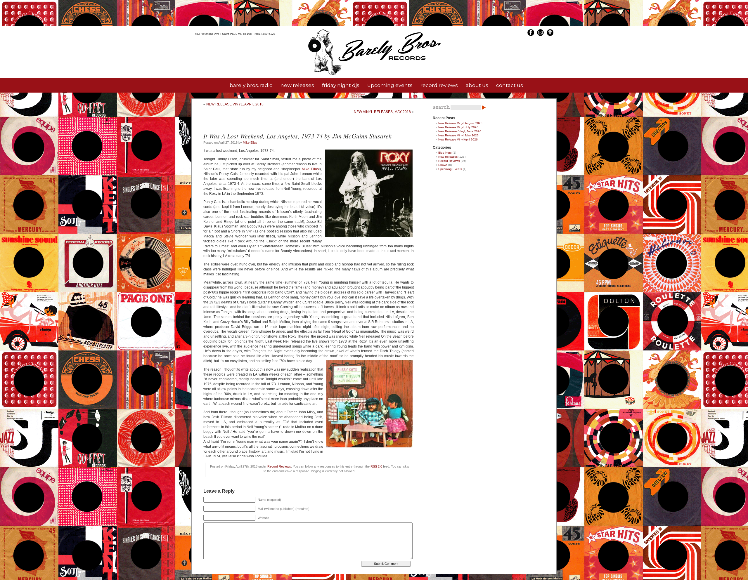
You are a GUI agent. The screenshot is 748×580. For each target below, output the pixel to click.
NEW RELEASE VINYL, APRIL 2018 (235, 104)
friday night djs (340, 85)
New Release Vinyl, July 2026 (458, 127)
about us (477, 85)
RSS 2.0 (376, 466)
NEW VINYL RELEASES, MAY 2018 (382, 112)
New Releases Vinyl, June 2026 (459, 131)
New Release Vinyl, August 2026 (460, 123)
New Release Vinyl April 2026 (458, 139)
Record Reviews (279, 466)
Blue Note (445, 152)
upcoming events (390, 85)
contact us (509, 85)
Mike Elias (250, 142)
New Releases (448, 156)
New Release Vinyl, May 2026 (458, 135)
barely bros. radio (251, 85)
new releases (297, 85)
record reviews (439, 85)
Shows (442, 164)
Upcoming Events (450, 169)
